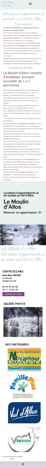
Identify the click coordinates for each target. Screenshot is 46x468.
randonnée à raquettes (26, 124)
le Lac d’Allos (17, 162)
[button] (30, 4)
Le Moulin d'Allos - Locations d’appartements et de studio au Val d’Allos (22, 254)
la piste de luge (24, 35)
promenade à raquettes (12, 38)
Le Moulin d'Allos (8, 4)
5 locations (11, 77)
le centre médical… (34, 46)
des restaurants (20, 46)
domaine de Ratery (27, 172)
